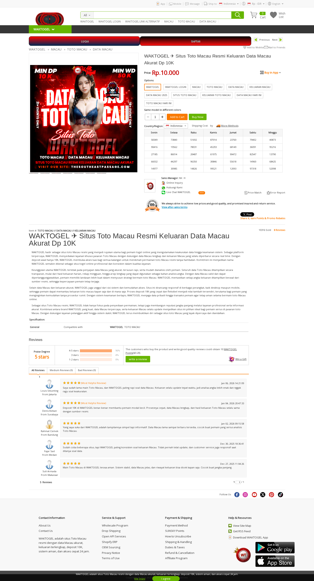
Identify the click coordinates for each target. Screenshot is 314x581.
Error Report (277, 192)
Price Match (254, 192)
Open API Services (114, 536)
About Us (45, 525)
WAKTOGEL (87, 21)
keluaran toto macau (82, 291)
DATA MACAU (208, 21)
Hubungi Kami (174, 187)
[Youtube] (254, 494)
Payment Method (176, 525)
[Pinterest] (272, 494)
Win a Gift (241, 359)
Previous (264, 39)
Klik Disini (139, 578)
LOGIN (84, 41)
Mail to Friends (276, 47)
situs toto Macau (172, 313)
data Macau (101, 269)
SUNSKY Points (174, 531)
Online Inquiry (174, 182)
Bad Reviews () (87, 370)
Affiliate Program (176, 558)
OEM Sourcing (111, 547)
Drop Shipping (111, 531)
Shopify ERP (109, 542)
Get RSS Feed (242, 531)
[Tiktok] (280, 494)
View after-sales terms (174, 207)
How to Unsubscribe (178, 536)
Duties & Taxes (175, 547)
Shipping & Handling (178, 542)
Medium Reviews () (61, 370)
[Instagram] (245, 494)
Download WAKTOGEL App (250, 537)
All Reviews (38, 370)
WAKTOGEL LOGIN (109, 21)
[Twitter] (263, 494)
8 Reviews (279, 230)
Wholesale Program (115, 525)
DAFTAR (195, 41)
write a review (138, 359)
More (202, 193)
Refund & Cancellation (179, 553)
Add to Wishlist (255, 47)
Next (274, 39)
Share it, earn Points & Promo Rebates (262, 218)
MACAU (168, 21)
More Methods (229, 125)
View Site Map (242, 526)
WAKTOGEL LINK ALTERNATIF (142, 21)
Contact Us (46, 531)
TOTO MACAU (186, 21)
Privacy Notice (111, 553)
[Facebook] (236, 494)
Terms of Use (111, 558)
